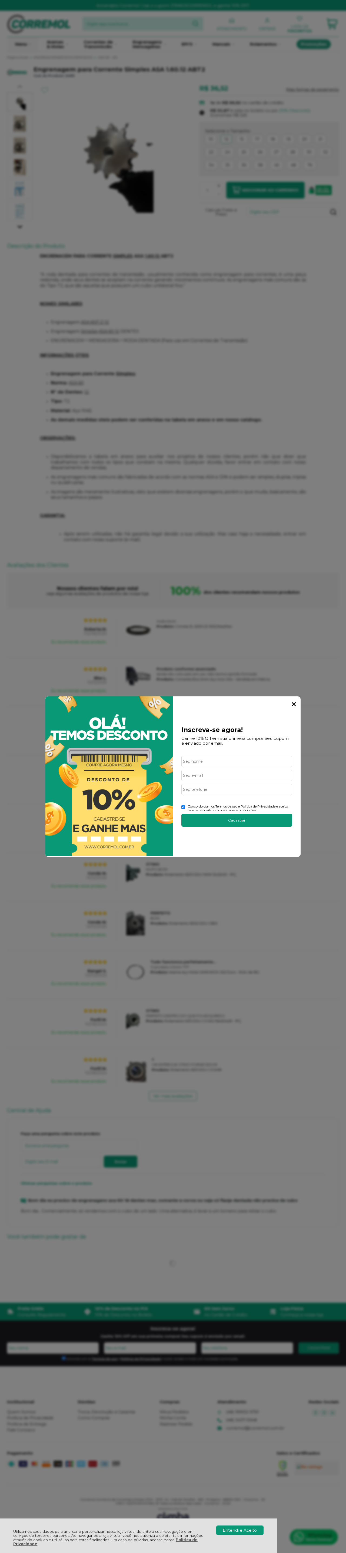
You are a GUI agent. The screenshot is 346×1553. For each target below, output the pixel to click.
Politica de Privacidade (258, 806)
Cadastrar (236, 820)
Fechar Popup (294, 704)
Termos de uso (226, 806)
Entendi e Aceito (240, 1530)
